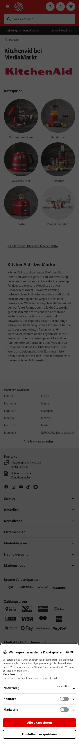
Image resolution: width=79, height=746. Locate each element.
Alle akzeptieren (39, 723)
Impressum (33, 678)
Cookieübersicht (50, 678)
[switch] (64, 699)
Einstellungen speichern (39, 734)
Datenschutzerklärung (14, 678)
